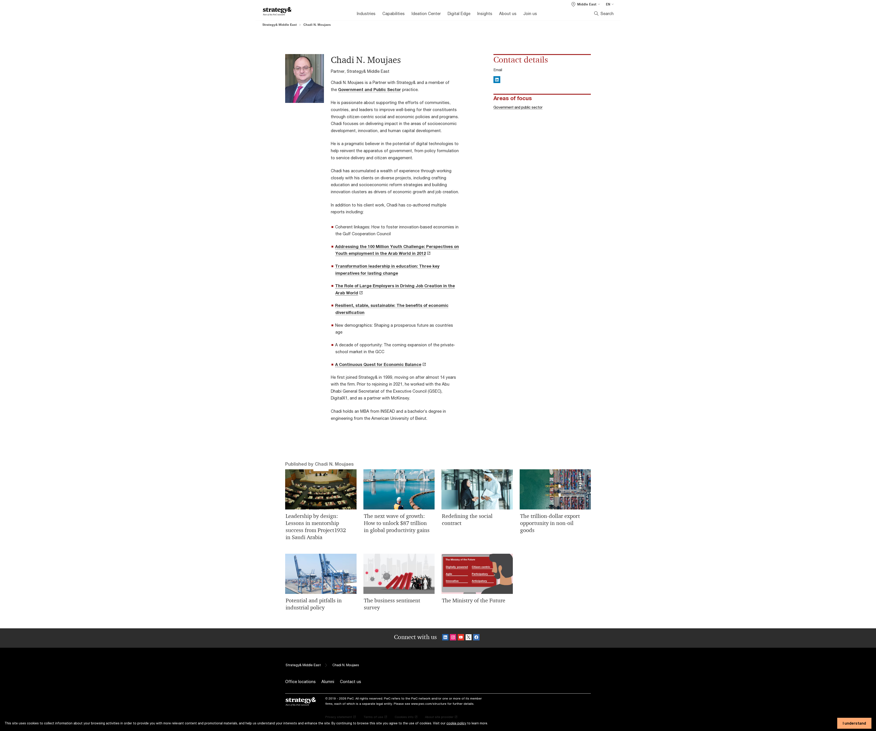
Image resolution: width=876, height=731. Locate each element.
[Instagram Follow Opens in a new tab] (453, 638)
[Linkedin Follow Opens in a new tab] (445, 638)
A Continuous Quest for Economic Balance (378, 364)
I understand (854, 723)
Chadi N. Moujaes (317, 24)
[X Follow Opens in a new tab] (468, 638)
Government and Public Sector (369, 89)
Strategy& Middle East (279, 24)
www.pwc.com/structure (428, 703)
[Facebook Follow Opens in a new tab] (476, 638)
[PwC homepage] (277, 11)
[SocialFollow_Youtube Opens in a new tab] (461, 638)
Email (497, 70)
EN (608, 4)
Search (607, 13)
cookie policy (456, 723)
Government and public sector (517, 107)
